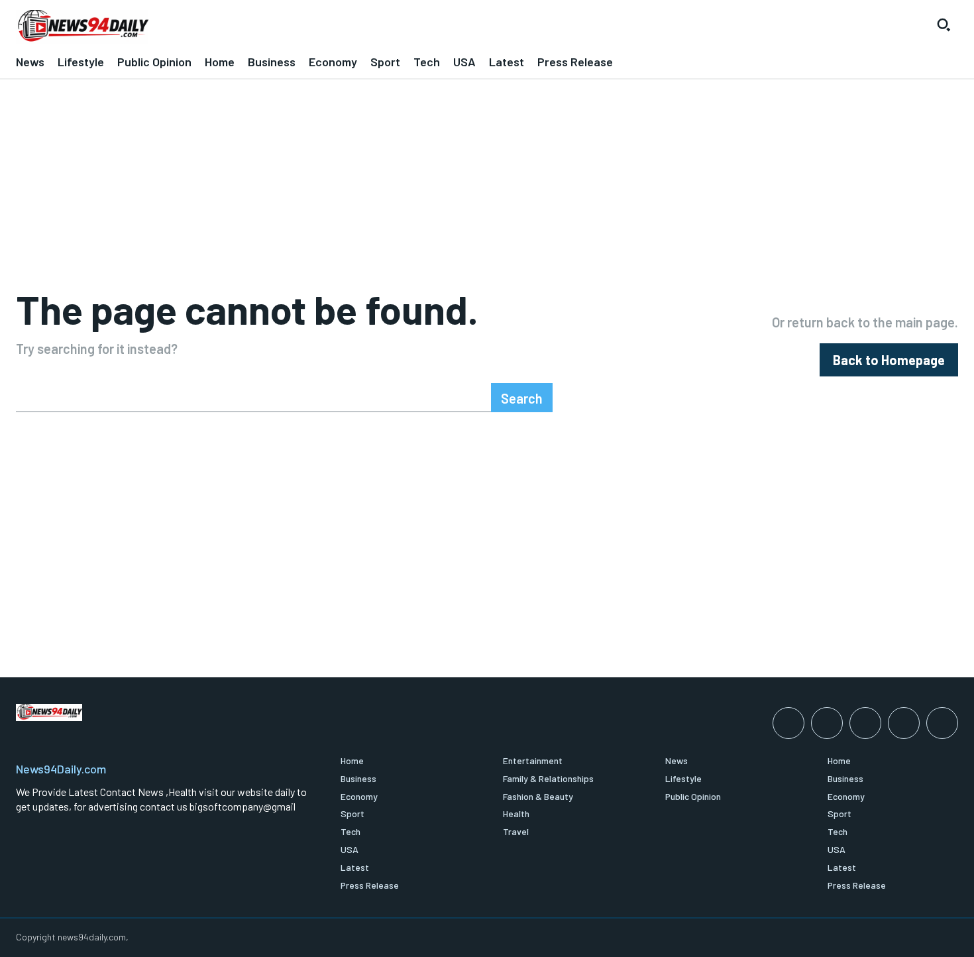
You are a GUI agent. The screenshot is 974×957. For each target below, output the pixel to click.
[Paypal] (865, 723)
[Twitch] (904, 723)
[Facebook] (788, 723)
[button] (943, 24)
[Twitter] (942, 723)
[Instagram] (827, 723)
